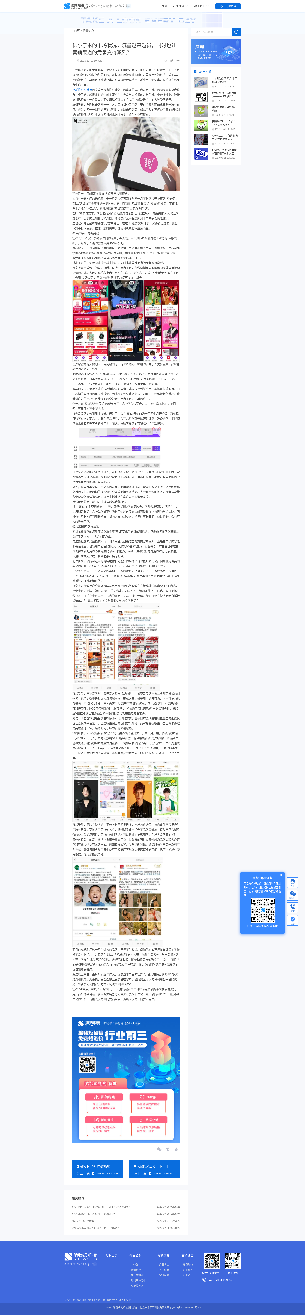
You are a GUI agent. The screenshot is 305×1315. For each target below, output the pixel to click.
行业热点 (88, 30)
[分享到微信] (159, 1149)
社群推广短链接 (82, 89)
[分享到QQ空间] (176, 1149)
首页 (164, 6)
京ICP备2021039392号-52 (186, 1307)
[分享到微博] (167, 1149)
